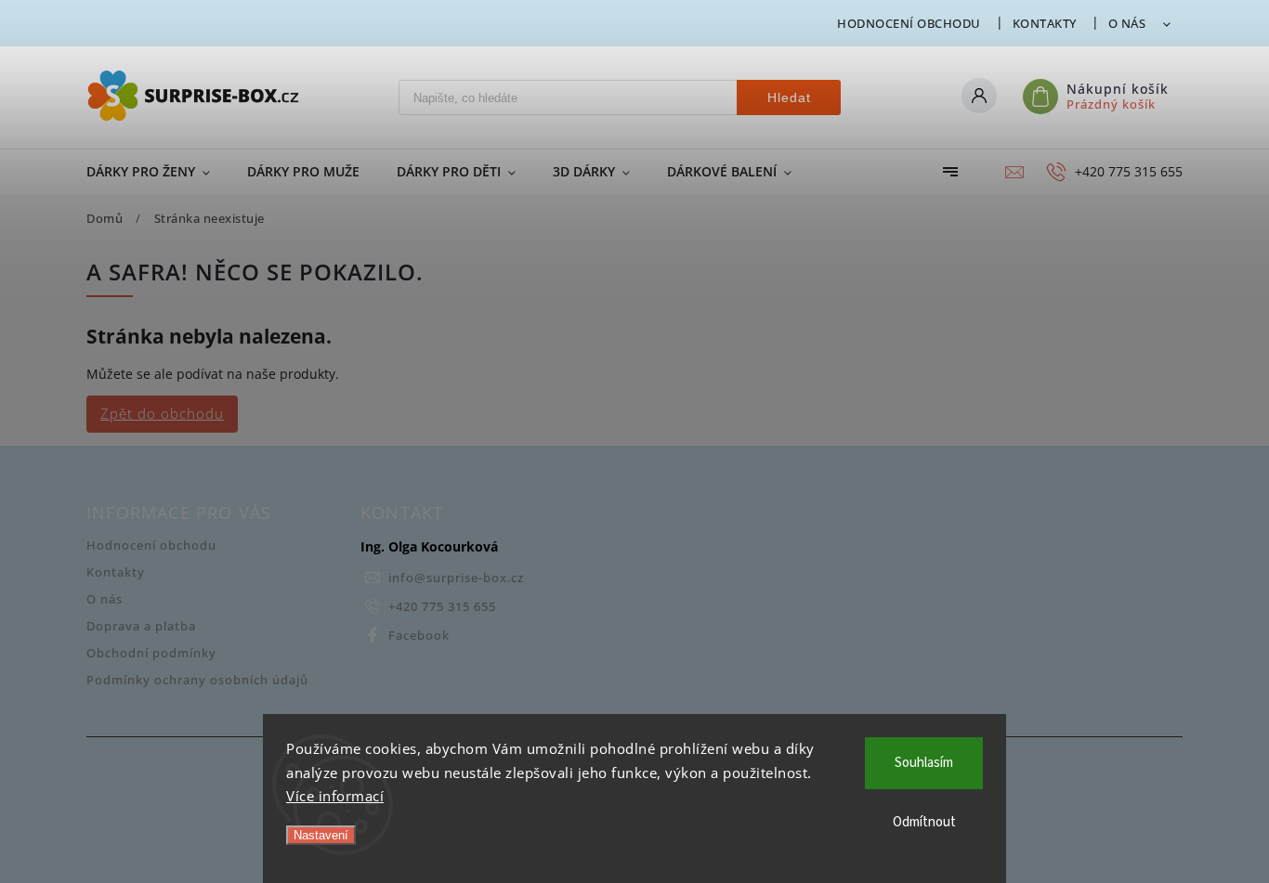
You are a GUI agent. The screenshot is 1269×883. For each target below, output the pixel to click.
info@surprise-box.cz (456, 578)
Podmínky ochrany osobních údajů (197, 680)
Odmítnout (924, 822)
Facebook (419, 635)
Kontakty (1045, 23)
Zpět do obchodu (162, 413)
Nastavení (321, 835)
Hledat (789, 97)
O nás (1127, 23)
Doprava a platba (141, 626)
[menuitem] (157, 172)
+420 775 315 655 (442, 607)
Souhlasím (924, 763)
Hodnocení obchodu (909, 23)
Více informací (335, 795)
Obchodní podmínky (151, 653)
